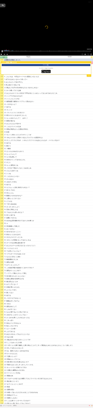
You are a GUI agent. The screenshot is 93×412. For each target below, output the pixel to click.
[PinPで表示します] (88, 54)
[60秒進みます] (7, 54)
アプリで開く (46, 65)
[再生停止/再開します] (1, 54)
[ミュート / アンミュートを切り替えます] (85, 54)
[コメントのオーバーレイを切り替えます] (82, 54)
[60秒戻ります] (4, 54)
